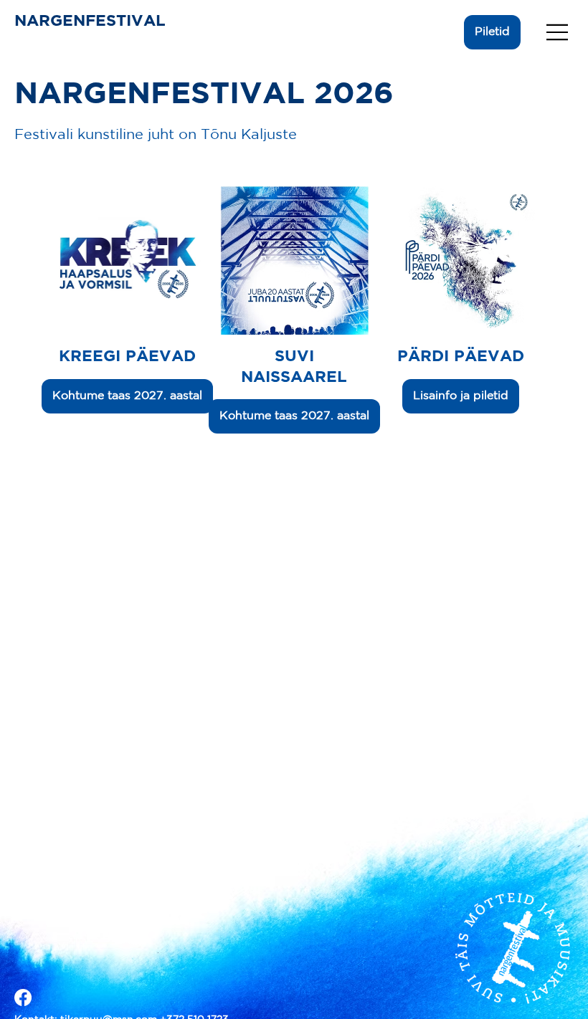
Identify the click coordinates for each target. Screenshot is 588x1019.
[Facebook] (23, 997)
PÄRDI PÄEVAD (460, 357)
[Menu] (558, 32)
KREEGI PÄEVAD (127, 357)
